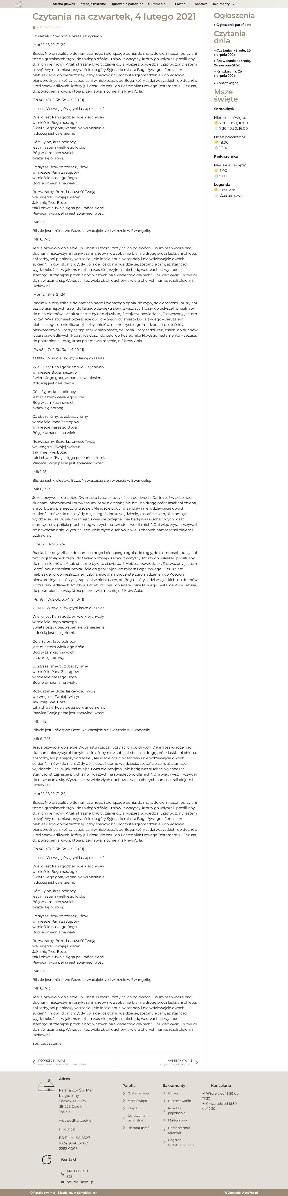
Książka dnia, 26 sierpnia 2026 (228, 73)
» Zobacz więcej (226, 83)
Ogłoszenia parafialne (126, 4)
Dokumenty (221, 4)
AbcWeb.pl (250, 1192)
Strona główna (64, 4)
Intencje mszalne (93, 4)
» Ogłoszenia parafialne (232, 24)
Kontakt (201, 4)
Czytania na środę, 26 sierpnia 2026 (232, 52)
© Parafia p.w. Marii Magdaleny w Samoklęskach (63, 1192)
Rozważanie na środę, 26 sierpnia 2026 (232, 62)
